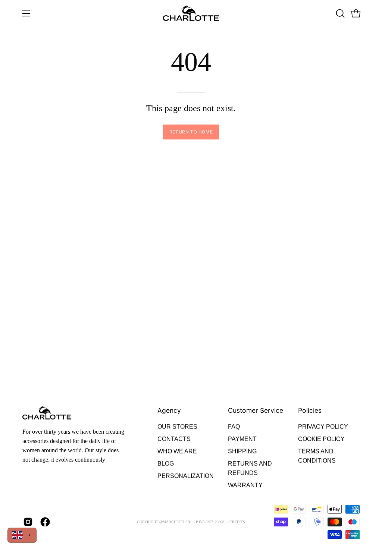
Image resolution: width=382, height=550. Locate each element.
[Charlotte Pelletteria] (191, 13)
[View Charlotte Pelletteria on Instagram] (28, 522)
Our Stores (177, 427)
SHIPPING (242, 451)
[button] (339, 13)
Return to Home (191, 132)
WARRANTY (245, 485)
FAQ (234, 427)
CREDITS (237, 521)
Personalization (185, 476)
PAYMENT (242, 439)
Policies (310, 410)
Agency (169, 410)
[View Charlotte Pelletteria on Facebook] (45, 522)
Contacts (174, 439)
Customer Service (255, 410)
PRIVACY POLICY (323, 427)
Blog (165, 464)
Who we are (177, 451)
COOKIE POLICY (321, 439)
